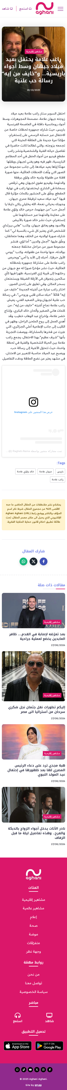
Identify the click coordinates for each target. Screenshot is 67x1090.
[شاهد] (49, 1015)
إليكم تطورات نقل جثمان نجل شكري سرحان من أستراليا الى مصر (36, 709)
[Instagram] (43, 1069)
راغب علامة (57, 479)
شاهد (49, 1021)
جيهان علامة (45, 471)
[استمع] (18, 1015)
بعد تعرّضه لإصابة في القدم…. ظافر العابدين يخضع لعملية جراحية (37, 636)
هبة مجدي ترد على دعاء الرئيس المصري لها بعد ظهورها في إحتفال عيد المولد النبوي (35, 770)
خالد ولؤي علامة (25, 471)
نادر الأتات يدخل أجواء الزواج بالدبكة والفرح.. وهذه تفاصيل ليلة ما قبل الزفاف (36, 833)
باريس (60, 471)
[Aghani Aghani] (44, 8)
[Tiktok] (23, 1069)
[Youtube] (30, 1069)
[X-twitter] (36, 1069)
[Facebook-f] (49, 1069)
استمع (17, 1021)
